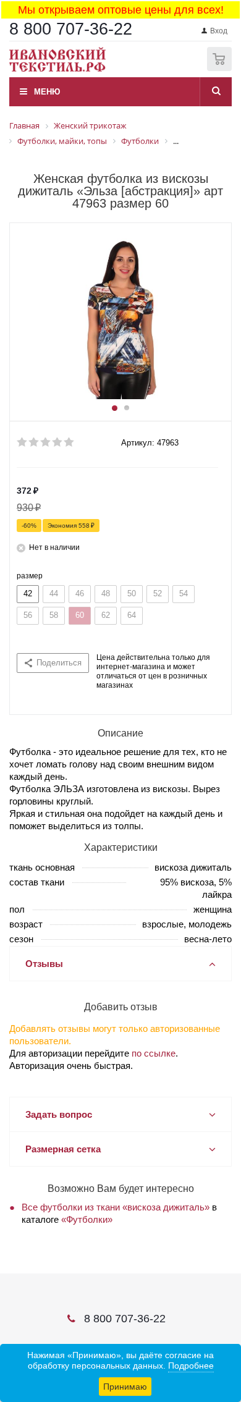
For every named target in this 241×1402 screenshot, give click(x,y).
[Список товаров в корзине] (221, 68)
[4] (58, 442)
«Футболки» (86, 1219)
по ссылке (153, 1053)
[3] (46, 442)
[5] (69, 442)
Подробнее (191, 1365)
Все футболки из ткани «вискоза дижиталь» (115, 1207)
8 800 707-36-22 (70, 29)
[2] (34, 442)
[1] (22, 442)
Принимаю (125, 1386)
